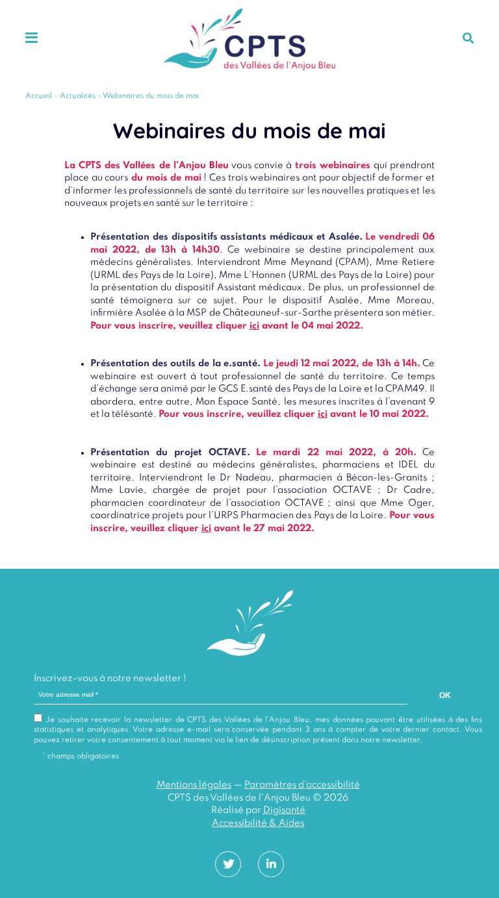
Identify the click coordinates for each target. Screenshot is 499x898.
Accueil (38, 96)
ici (254, 326)
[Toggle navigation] (31, 38)
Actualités (78, 96)
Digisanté (284, 810)
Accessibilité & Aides (258, 823)
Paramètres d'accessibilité (302, 785)
